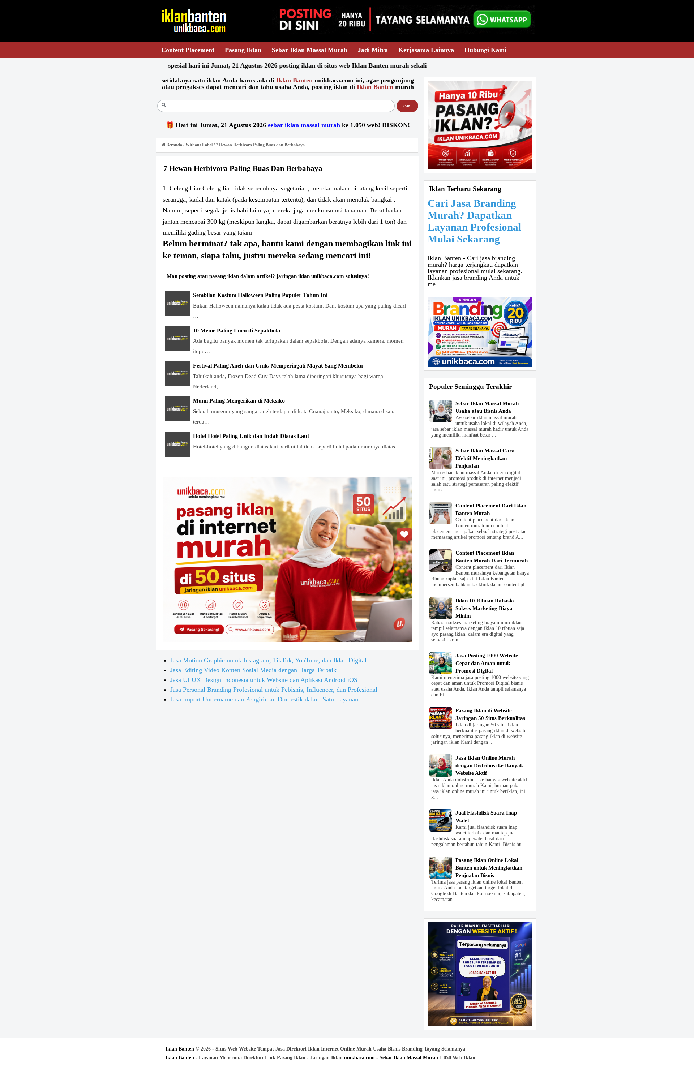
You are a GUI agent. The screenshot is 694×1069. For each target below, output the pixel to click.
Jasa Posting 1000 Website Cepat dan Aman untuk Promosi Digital (486, 663)
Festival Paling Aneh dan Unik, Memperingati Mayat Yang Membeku (278, 365)
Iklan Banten (180, 1049)
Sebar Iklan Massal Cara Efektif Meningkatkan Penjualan (485, 458)
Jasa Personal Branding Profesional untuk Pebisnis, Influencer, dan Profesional (273, 689)
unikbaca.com (359, 1057)
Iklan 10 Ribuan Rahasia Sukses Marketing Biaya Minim (484, 608)
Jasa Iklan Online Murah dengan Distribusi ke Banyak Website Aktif (489, 765)
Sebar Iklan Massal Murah (409, 1057)
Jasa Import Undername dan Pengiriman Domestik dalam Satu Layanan (264, 699)
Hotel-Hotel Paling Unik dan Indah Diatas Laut (251, 436)
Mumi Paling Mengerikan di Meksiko (239, 401)
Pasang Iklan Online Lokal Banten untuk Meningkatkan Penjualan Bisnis (488, 867)
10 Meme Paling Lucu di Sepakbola (236, 330)
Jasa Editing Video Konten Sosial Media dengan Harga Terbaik (253, 670)
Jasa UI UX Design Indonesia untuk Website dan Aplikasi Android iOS (263, 679)
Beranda (174, 144)
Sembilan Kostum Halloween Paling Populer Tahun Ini (260, 295)
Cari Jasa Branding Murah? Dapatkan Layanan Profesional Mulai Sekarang (474, 221)
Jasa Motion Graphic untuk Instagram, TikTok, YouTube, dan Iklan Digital (268, 660)
